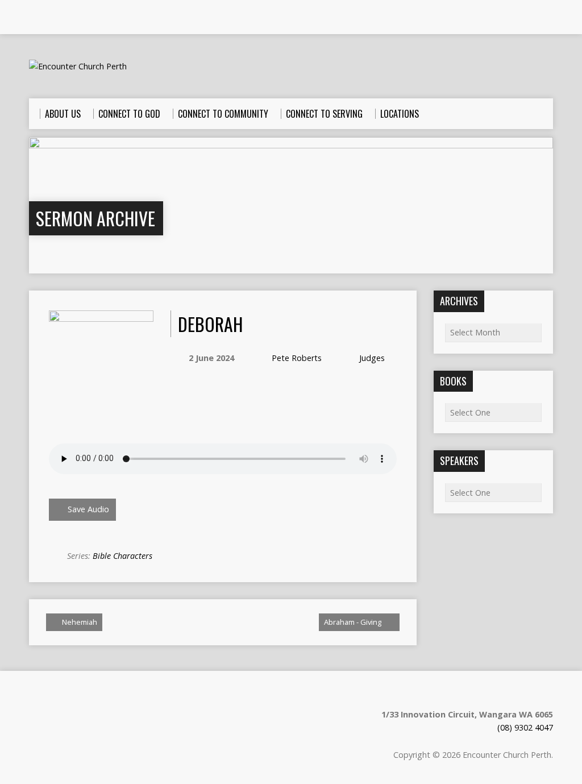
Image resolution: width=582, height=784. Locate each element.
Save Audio (87, 509)
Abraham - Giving (353, 622)
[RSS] (34, 17)
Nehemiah (78, 622)
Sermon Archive (95, 218)
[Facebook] (50, 17)
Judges (372, 357)
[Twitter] (65, 17)
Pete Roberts (297, 357)
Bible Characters (122, 555)
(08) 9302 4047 (525, 727)
